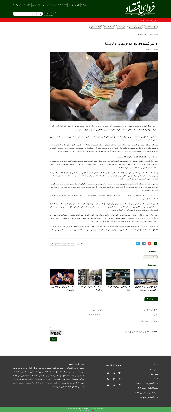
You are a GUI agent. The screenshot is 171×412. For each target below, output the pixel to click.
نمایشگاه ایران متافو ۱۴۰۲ (147, 388)
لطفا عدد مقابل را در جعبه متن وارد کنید (141, 331)
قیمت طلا (121, 26)
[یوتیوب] (108, 373)
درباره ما (155, 364)
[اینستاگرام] (119, 379)
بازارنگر (77, 4)
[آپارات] (108, 379)
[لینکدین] (113, 373)
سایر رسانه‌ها (142, 34)
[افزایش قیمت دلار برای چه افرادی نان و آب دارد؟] (104, 86)
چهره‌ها (83, 4)
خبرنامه (155, 378)
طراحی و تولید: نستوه (85, 410)
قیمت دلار (150, 257)
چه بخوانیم (36, 4)
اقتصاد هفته (62, 4)
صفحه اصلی (154, 34)
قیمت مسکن (96, 26)
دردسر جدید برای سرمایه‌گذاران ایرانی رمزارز (62, 288)
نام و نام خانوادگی (151, 309)
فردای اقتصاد (136, 9)
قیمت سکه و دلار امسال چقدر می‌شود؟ (91, 288)
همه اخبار (154, 374)
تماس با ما (153, 369)
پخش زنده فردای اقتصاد (148, 20)
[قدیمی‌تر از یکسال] (146, 277)
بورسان (70, 4)
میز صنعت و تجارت (49, 4)
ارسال (54, 339)
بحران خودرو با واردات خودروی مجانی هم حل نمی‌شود (146, 288)
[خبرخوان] (113, 385)
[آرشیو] (108, 385)
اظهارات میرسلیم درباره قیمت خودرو (119, 288)
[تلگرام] (119, 373)
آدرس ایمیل (97, 309)
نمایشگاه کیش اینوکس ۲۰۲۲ (147, 397)
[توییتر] (113, 379)
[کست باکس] (119, 385)
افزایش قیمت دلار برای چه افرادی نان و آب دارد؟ (131, 44)
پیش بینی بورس (135, 26)
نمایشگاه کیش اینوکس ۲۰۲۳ (146, 392)
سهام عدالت (109, 26)
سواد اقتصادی (150, 26)
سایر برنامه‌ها (17, 4)
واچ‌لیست (27, 4)
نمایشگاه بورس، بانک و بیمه (147, 383)
